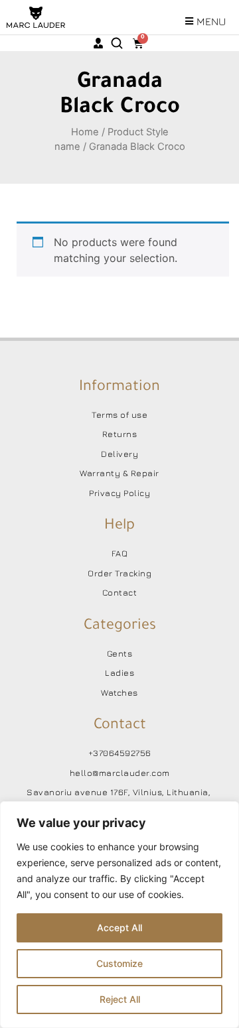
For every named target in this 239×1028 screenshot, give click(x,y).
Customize (119, 963)
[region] (119, 914)
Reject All (120, 999)
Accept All (119, 927)
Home (85, 132)
